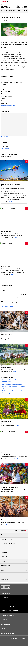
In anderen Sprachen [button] (7, 633)
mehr (10, 201)
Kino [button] (2, 570)
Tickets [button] (3, 561)
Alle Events (5, 556)
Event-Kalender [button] (5, 535)
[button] (25, 10)
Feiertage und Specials (8, 543)
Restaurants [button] (4, 579)
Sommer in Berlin (6, 367)
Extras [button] (3, 628)
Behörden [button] (4, 619)
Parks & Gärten (5, 266)
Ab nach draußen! (6, 421)
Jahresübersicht (6, 548)
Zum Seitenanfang (20, 530)
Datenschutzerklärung (8, 606)
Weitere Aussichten (6, 306)
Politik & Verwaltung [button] (7, 615)
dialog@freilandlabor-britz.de (9, 105)
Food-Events (5, 520)
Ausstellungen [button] (5, 566)
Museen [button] (3, 575)
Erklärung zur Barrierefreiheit (10, 610)
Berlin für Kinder (6, 231)
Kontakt (4, 602)
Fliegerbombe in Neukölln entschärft (12, 384)
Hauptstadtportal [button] (6, 593)
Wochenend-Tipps (6, 334)
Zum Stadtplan (5, 137)
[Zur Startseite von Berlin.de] (5, 588)
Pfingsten (4, 552)
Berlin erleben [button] (5, 624)
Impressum (5, 597)
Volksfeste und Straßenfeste (9, 487)
